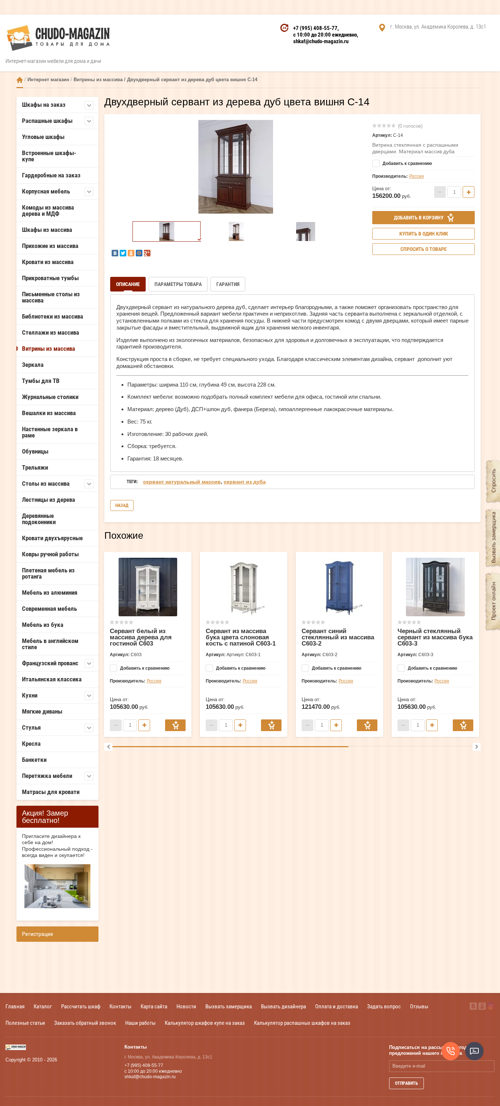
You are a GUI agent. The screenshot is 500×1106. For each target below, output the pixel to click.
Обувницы (35, 451)
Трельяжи (35, 467)
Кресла (31, 743)
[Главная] (19, 80)
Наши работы (140, 1023)
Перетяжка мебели (47, 775)
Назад (121, 505)
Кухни (29, 695)
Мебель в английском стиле (50, 644)
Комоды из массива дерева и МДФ (48, 210)
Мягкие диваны (42, 711)
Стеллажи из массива (50, 332)
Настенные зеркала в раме (50, 432)
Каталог (43, 1006)
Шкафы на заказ (44, 104)
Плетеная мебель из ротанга (48, 573)
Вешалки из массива (49, 413)
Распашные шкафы (47, 120)
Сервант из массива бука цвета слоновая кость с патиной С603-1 (241, 637)
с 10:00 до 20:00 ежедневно (325, 34)
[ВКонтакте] (115, 253)
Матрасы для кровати (50, 791)
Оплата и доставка (336, 1006)
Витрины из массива (48, 348)
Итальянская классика (52, 679)
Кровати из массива (48, 262)
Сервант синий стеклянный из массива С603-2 (338, 637)
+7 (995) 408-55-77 (315, 28)
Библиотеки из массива (52, 316)
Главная (15, 1006)
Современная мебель (49, 608)
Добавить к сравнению (406, 163)
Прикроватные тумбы (50, 278)
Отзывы (419, 1006)
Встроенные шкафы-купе (49, 156)
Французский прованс (50, 663)
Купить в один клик (423, 234)
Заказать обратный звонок (85, 1023)
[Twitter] (123, 253)
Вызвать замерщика (228, 1006)
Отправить (406, 1083)
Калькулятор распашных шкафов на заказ (302, 1023)
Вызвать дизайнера (283, 1006)
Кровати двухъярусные (52, 538)
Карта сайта (154, 1006)
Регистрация (37, 933)
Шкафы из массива (47, 229)
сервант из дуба (245, 482)
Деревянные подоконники (39, 519)
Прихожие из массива (50, 245)
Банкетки (34, 759)
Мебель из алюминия (49, 592)
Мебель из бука (42, 624)
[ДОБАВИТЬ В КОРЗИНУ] (175, 725)
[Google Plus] (147, 253)
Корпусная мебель (46, 191)
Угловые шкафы (43, 136)
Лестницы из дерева (48, 499)
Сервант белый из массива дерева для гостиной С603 (141, 637)
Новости (186, 1006)
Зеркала (33, 364)
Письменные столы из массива (51, 297)
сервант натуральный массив (182, 482)
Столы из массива (46, 483)
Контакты (120, 1006)
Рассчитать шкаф (80, 1006)
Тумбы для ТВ (41, 380)
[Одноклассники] (131, 253)
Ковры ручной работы (50, 554)
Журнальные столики (50, 396)
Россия (416, 176)
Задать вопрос (384, 1006)
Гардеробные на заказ (51, 175)
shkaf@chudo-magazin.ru (320, 41)
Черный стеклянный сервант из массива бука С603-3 (435, 637)
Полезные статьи (25, 1023)
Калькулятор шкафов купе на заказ (205, 1023)
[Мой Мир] (139, 253)
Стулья (31, 727)
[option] (235, 167)
